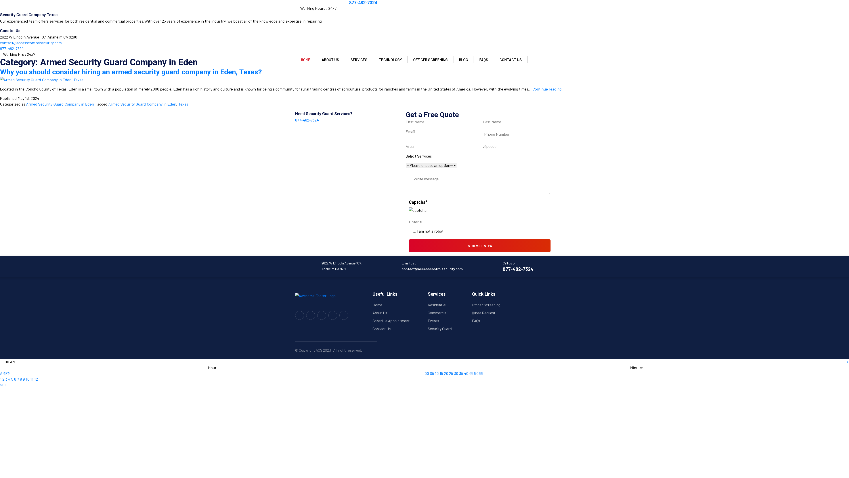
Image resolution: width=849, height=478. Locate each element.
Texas (183, 104)
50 (476, 373)
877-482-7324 (363, 2)
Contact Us (382, 328)
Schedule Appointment (391, 320)
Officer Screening (430, 59)
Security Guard (440, 328)
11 (31, 379)
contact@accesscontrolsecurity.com (432, 269)
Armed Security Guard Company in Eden (60, 104)
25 (451, 373)
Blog (463, 59)
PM (8, 373)
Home (305, 59)
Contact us (510, 59)
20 (446, 373)
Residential (437, 305)
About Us (380, 312)
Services (358, 59)
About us (330, 59)
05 (432, 373)
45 (471, 373)
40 (466, 373)
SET (3, 384)
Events (433, 320)
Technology (390, 59)
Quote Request (483, 312)
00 (426, 373)
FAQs (483, 59)
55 (481, 373)
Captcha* (418, 202)
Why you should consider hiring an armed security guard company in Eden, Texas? (131, 72)
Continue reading (547, 89)
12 (36, 379)
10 (27, 379)
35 (461, 373)
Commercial (437, 312)
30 (456, 373)
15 (441, 373)
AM (2, 373)
